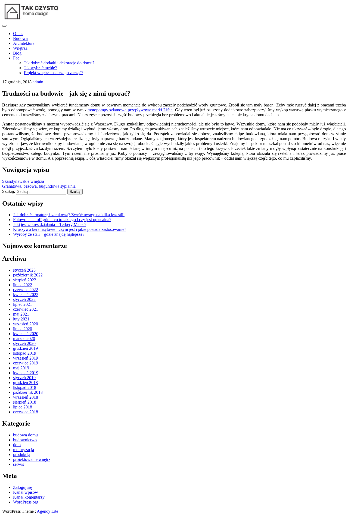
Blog (17, 53)
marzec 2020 (24, 338)
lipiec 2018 (22, 407)
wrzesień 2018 (25, 397)
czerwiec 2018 (25, 412)
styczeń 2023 (24, 270)
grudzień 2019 (25, 348)
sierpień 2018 (24, 402)
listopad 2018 (24, 387)
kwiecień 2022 (25, 294)
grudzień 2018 (25, 382)
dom (17, 444)
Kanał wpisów (25, 492)
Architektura (24, 43)
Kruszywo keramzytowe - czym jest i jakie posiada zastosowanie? (69, 229)
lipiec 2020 (22, 328)
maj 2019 (21, 368)
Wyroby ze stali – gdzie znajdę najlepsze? (48, 234)
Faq (16, 58)
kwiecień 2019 (25, 372)
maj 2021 (21, 314)
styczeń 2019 (24, 377)
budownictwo (25, 440)
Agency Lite (47, 511)
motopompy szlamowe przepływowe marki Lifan (130, 110)
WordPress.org (25, 502)
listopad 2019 (24, 353)
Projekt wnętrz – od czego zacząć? (53, 72)
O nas (18, 33)
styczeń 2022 (24, 299)
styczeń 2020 (24, 343)
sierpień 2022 (24, 280)
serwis (18, 464)
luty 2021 (21, 319)
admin (38, 82)
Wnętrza (20, 48)
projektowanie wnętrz (31, 459)
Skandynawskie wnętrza (23, 181)
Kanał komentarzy (29, 497)
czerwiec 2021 (25, 309)
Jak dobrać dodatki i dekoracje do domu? (59, 63)
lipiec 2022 (22, 284)
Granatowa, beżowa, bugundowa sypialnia (39, 186)
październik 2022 (28, 275)
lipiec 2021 (22, 304)
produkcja (21, 454)
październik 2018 (28, 392)
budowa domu (25, 435)
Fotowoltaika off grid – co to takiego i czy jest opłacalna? (62, 219)
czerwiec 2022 (25, 289)
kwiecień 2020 (25, 333)
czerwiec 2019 (25, 363)
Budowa (20, 38)
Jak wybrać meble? (40, 67)
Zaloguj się (22, 487)
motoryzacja (23, 449)
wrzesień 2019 (25, 358)
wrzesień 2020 (25, 324)
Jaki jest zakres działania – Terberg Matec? (49, 224)
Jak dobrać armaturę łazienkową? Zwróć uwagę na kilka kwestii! (69, 214)
